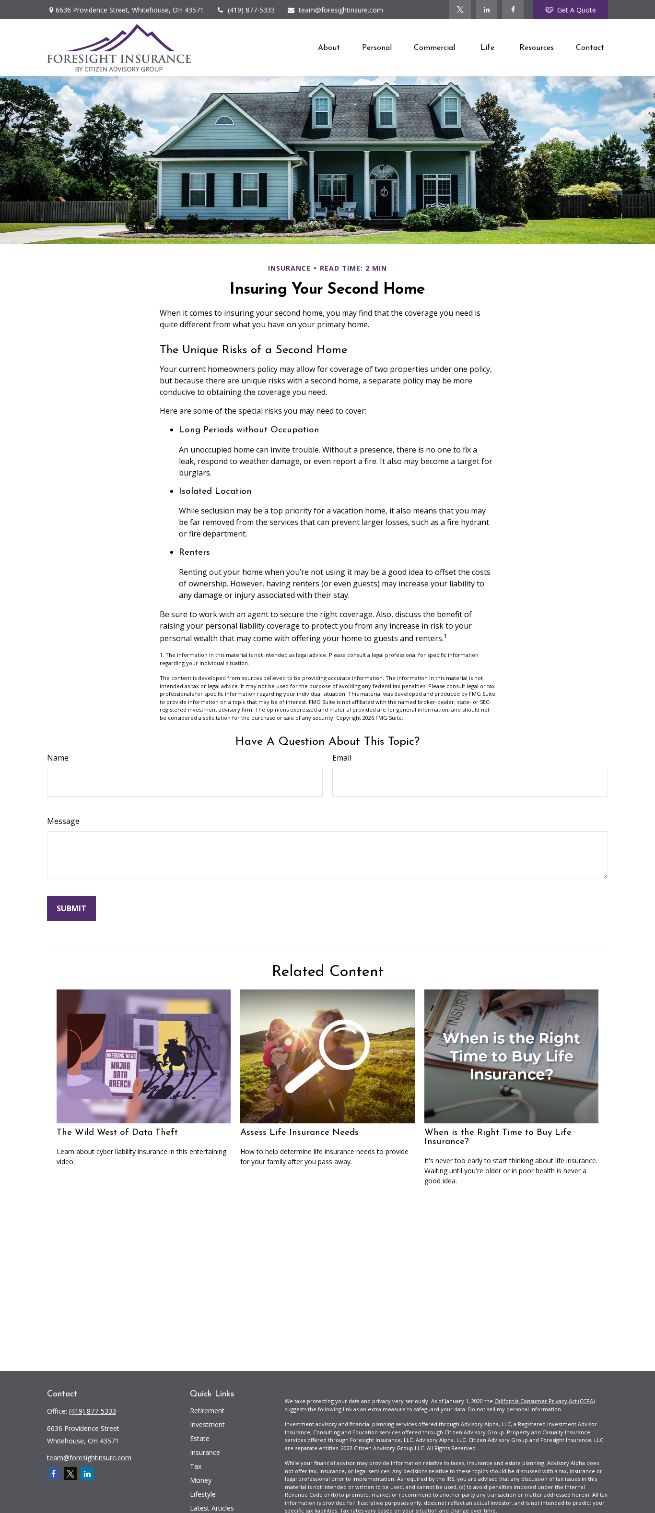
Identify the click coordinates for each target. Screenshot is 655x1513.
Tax (195, 1466)
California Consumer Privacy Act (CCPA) (544, 1401)
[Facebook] (513, 9)
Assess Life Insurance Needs (299, 1132)
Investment (207, 1424)
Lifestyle (203, 1494)
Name (58, 757)
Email (341, 757)
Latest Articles (212, 1508)
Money (200, 1480)
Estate (200, 1438)
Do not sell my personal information (514, 1409)
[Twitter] (460, 9)
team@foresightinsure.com (341, 9)
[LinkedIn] (486, 9)
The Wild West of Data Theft (117, 1132)
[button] (329, 48)
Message (63, 821)
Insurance (205, 1452)
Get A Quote (576, 9)
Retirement (207, 1410)
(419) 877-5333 (251, 9)
